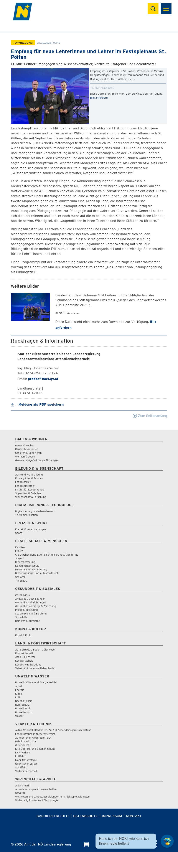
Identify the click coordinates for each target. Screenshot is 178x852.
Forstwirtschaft (24, 653)
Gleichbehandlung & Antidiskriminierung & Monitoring (46, 554)
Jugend (19, 558)
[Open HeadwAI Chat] (167, 841)
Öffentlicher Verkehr (27, 763)
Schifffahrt (21, 767)
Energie (19, 690)
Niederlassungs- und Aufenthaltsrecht (37, 573)
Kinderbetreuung (25, 562)
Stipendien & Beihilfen (28, 493)
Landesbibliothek (25, 485)
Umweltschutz (23, 712)
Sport (18, 533)
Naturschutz (22, 704)
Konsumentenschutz (27, 565)
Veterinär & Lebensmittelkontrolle (34, 668)
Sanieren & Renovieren (28, 452)
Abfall (18, 686)
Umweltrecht (22, 708)
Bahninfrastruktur (25, 741)
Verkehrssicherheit (26, 771)
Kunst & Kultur (24, 635)
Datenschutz (85, 816)
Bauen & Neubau (25, 445)
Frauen (19, 551)
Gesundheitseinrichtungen (30, 602)
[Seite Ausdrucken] (86, 846)
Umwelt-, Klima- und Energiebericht (36, 682)
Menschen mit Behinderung (31, 569)
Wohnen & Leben (25, 456)
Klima (18, 693)
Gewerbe (20, 792)
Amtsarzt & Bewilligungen (30, 598)
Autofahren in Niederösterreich (33, 737)
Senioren (20, 577)
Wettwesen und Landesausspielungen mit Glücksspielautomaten (52, 796)
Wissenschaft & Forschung (30, 497)
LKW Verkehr (22, 752)
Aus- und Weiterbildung (29, 474)
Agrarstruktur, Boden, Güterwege (34, 649)
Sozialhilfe (21, 617)
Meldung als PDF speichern (40, 404)
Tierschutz (21, 580)
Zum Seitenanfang (152, 416)
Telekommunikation (26, 515)
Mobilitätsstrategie (26, 760)
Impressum (112, 816)
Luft (17, 697)
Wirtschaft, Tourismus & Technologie (36, 800)
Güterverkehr (23, 745)
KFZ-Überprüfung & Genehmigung (35, 748)
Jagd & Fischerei (25, 657)
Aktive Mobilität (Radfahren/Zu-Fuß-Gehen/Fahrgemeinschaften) (53, 730)
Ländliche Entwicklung (28, 664)
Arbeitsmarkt (22, 785)
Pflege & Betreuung (26, 609)
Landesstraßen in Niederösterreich (35, 734)
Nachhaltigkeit (23, 701)
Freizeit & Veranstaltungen (30, 529)
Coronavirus (22, 595)
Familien (20, 547)
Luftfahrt (20, 756)
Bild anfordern (99, 97)
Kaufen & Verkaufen (26, 449)
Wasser (19, 716)
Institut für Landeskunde (29, 489)
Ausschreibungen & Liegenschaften (36, 789)
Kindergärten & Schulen (29, 478)
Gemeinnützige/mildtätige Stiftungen (36, 460)
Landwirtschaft (24, 660)
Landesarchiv (23, 482)
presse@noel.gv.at (43, 379)
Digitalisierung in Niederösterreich (35, 511)
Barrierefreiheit (52, 816)
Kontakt (134, 816)
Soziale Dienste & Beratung (31, 613)
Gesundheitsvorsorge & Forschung (35, 606)
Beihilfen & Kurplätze (27, 620)
